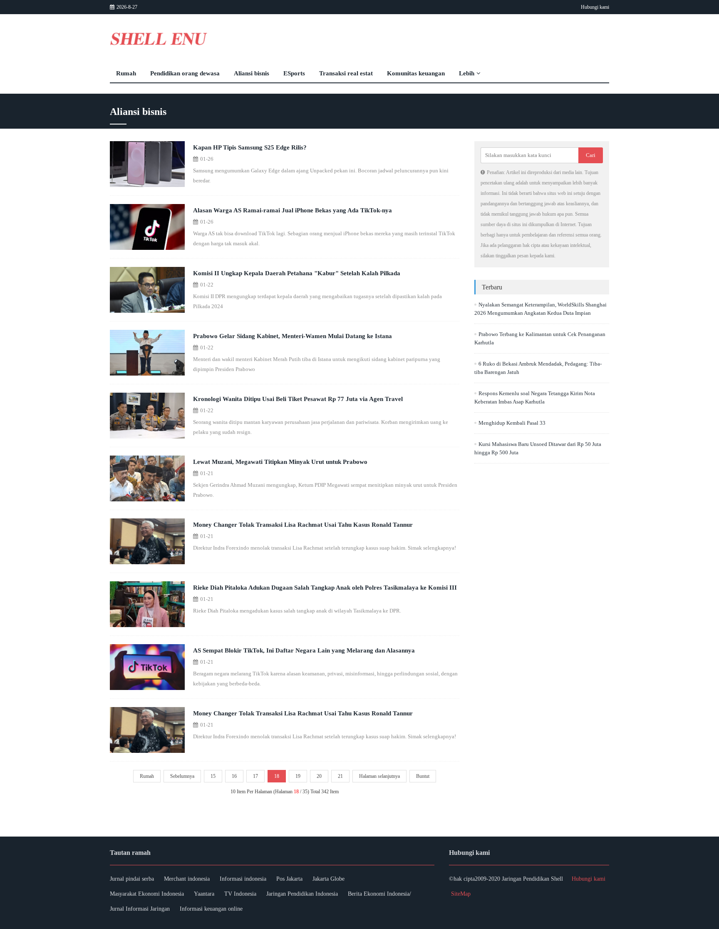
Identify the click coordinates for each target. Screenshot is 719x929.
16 (234, 776)
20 (319, 776)
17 (255, 776)
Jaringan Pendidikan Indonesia (302, 894)
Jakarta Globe (328, 879)
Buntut (422, 776)
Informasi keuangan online (211, 909)
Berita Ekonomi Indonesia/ (379, 894)
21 (340, 776)
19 (297, 776)
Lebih (466, 73)
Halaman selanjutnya (379, 776)
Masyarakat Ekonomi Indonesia (147, 894)
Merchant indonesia (187, 879)
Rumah (126, 73)
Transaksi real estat (346, 73)
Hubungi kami (595, 7)
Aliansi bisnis (251, 73)
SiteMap (461, 894)
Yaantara (204, 894)
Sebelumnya (182, 776)
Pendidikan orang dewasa (185, 73)
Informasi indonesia (243, 879)
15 (213, 776)
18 (276, 776)
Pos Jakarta (289, 879)
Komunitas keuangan (416, 73)
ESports (294, 73)
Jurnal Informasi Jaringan (140, 909)
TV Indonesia (240, 894)
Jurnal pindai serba (132, 879)
